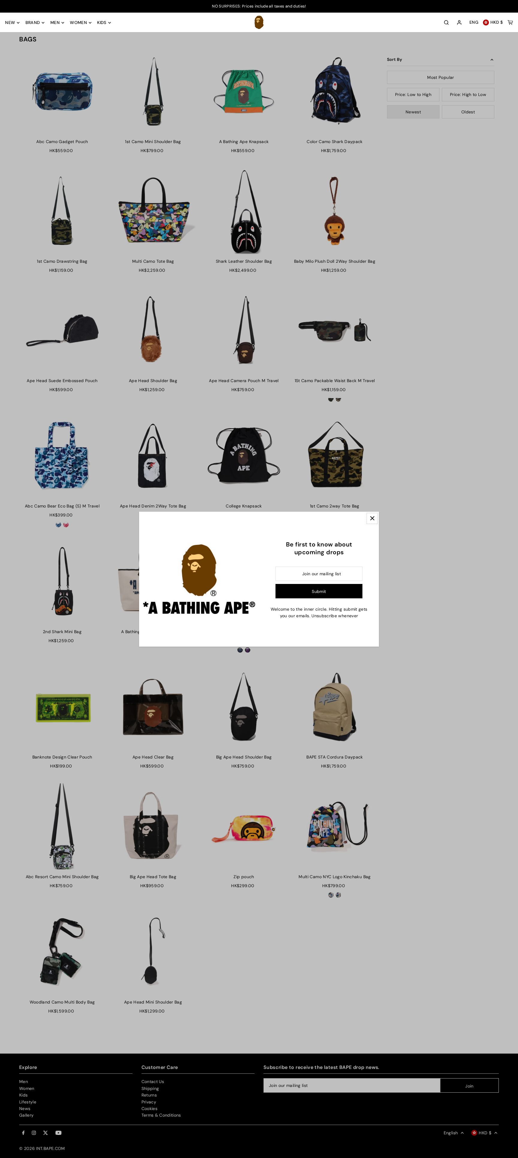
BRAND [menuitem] (32, 22)
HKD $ (496, 22)
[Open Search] (446, 22)
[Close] (372, 518)
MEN (55, 22)
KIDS (101, 22)
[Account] (459, 22)
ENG (473, 22)
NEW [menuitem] (10, 22)
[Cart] (510, 22)
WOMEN (78, 22)
